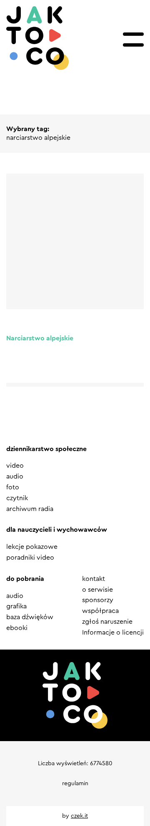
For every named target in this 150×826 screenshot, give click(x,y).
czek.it (79, 816)
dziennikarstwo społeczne (46, 449)
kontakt (93, 578)
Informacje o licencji (113, 632)
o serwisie (97, 589)
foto (12, 487)
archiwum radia (29, 509)
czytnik (17, 498)
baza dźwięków (29, 617)
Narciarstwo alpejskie (39, 338)
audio (14, 476)
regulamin (75, 783)
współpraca (100, 611)
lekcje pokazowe (32, 546)
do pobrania (25, 578)
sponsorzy (97, 600)
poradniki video (30, 557)
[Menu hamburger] (133, 39)
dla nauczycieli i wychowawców (56, 529)
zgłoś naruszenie (107, 621)
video (15, 465)
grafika (16, 606)
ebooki (17, 628)
